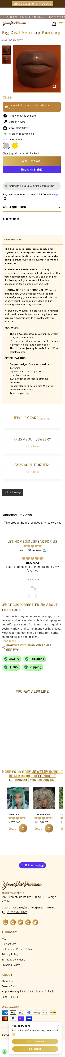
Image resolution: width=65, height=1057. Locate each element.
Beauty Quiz (9, 986)
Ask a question (14, 207)
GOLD (14, 145)
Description (12, 239)
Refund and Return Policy (17, 949)
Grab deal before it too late (32, 4)
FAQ (4, 938)
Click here (45, 418)
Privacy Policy (10, 954)
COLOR (12, 139)
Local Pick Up (10, 996)
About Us (7, 981)
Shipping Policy (11, 964)
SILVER (6, 145)
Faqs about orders (32, 464)
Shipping (8, 153)
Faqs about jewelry (32, 439)
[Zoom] (54, 86)
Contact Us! (9, 944)
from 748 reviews (30, 550)
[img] (32, 546)
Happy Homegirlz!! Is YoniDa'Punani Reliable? (29, 991)
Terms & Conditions (13, 959)
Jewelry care (26, 417)
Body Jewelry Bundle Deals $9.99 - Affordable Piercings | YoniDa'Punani (36, 776)
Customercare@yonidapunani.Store (28, 907)
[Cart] (54, 23)
